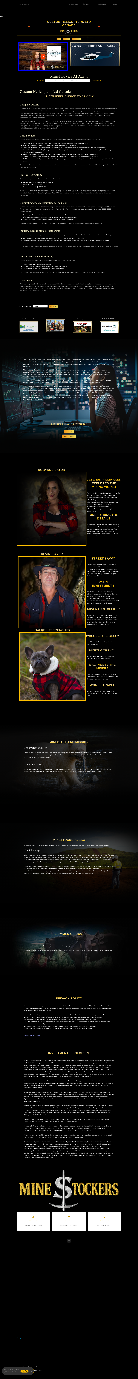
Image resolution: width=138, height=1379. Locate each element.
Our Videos (76, 39)
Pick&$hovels (101, 4)
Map (59, 39)
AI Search (95, 81)
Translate (54, 306)
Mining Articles (21, 1338)
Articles (69, 432)
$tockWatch (73, 4)
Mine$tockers (24, 4)
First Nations (69, 436)
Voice (41, 81)
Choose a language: (25, 306)
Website (66, 39)
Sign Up (24, 1371)
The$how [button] (114, 4)
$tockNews (87, 4)
